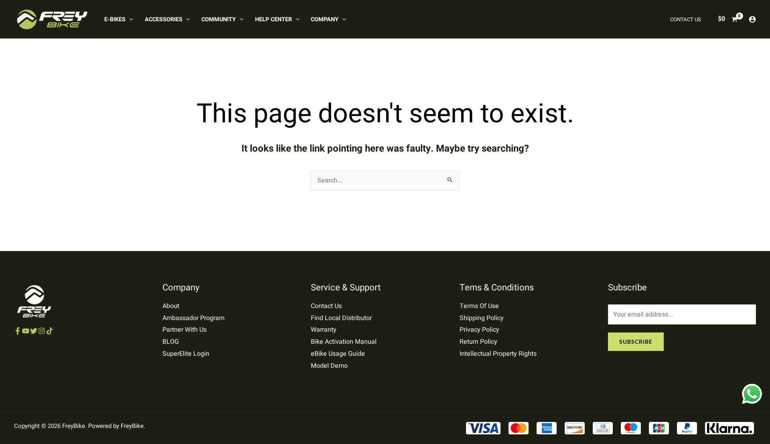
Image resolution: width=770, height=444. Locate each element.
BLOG (170, 342)
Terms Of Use (479, 306)
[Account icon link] (752, 19)
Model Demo (329, 366)
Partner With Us (184, 330)
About (170, 306)
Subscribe (635, 341)
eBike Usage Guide (338, 354)
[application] (129, 19)
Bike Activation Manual (344, 342)
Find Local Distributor (341, 318)
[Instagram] (41, 331)
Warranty (323, 330)
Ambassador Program (193, 318)
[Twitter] (33, 331)
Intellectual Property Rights (498, 354)
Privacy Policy (479, 330)
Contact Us (326, 306)
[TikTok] (49, 331)
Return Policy (478, 342)
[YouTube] (25, 331)
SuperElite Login (185, 354)
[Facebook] (17, 331)
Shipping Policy (482, 318)
